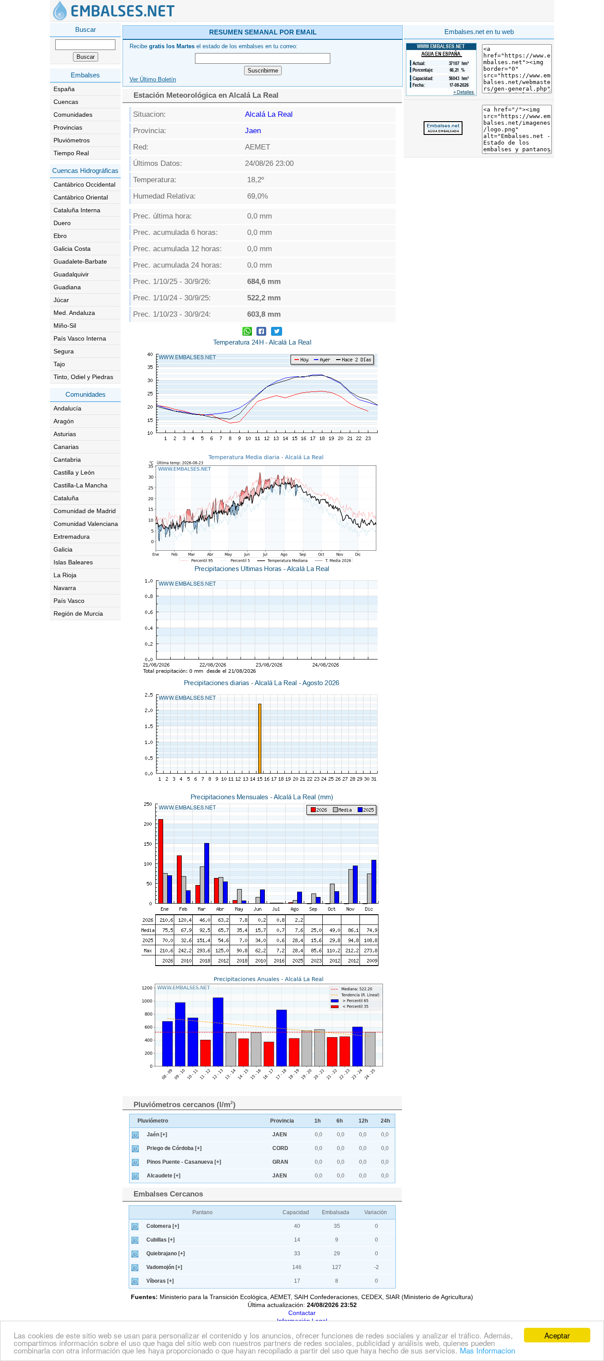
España (64, 88)
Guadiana (67, 287)
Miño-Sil (65, 325)
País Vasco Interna (80, 338)
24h (385, 1121)
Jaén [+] (157, 1134)
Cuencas (66, 101)
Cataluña (66, 498)
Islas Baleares (73, 562)
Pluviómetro (153, 1121)
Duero (62, 222)
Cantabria (67, 459)
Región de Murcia (78, 613)
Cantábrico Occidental (84, 184)
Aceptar (557, 1335)
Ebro (60, 235)
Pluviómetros (72, 140)
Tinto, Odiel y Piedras (83, 376)
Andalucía (67, 408)
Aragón (64, 421)
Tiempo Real (71, 153)
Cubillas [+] (160, 1240)
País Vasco (69, 600)
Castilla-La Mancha (80, 485)
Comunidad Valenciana (86, 523)
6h (339, 1121)
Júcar (61, 299)
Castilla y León (74, 472)
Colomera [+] (162, 1226)
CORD (280, 1148)
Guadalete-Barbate (80, 261)
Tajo (59, 364)
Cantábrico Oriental (81, 197)
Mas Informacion (487, 1350)
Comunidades (73, 114)
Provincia (282, 1121)
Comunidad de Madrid (85, 510)
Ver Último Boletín (153, 80)
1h (317, 1121)
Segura (64, 351)
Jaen (253, 131)
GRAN (280, 1162)
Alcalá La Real (269, 114)
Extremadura (72, 536)
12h (363, 1121)
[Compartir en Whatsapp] (247, 332)
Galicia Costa (72, 248)
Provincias (68, 127)
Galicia (63, 549)
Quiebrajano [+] (165, 1253)
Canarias (66, 446)
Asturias (65, 433)
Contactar (302, 1312)
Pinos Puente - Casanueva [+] (184, 1162)
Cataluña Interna (77, 210)
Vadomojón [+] (164, 1267)
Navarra (65, 587)
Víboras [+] (160, 1281)
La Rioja (65, 575)
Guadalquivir (71, 274)
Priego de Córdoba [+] (174, 1148)
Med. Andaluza (74, 312)
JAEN (279, 1134)
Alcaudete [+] (163, 1176)
